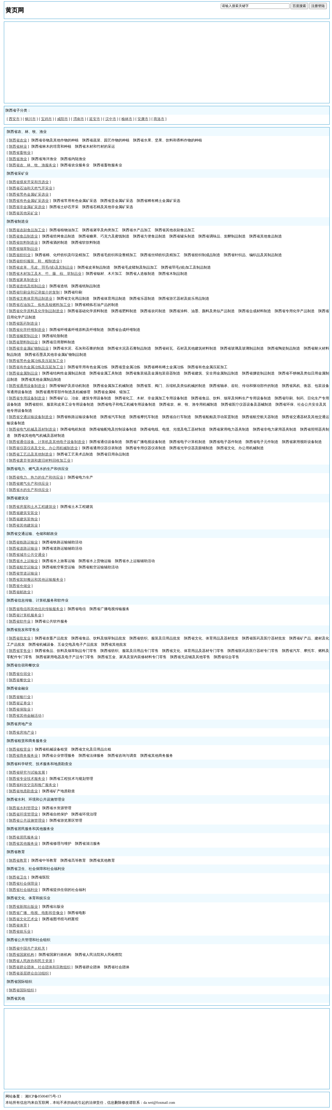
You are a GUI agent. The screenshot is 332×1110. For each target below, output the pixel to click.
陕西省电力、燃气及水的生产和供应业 (37, 469)
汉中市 (110, 119)
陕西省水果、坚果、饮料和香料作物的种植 (167, 140)
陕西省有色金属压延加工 (207, 367)
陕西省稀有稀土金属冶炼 (164, 367)
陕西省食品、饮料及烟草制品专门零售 (66, 651)
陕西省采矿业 (18, 173)
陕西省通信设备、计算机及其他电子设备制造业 (47, 442)
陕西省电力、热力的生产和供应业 (36, 477)
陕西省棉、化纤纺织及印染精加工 (62, 255)
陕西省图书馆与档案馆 (60, 919)
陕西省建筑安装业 (23, 513)
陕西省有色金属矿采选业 (29, 201)
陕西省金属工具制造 (105, 373)
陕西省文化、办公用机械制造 (240, 448)
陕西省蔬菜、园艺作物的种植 (105, 140)
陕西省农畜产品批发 (51, 638)
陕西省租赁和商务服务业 (27, 741)
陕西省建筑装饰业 (23, 519)
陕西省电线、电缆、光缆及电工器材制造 (173, 429)
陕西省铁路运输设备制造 (77, 417)
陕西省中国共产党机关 (27, 948)
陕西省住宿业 (20, 674)
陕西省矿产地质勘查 (58, 791)
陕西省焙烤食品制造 (58, 236)
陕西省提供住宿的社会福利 (64, 890)
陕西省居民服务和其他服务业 (30, 829)
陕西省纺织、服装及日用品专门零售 (129, 651)
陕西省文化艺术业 (23, 919)
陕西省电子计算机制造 (187, 442)
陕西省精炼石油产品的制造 (97, 305)
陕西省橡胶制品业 (23, 336)
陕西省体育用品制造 (109, 299)
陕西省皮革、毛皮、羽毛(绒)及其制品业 (41, 267)
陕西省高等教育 (73, 860)
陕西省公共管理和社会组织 (28, 940)
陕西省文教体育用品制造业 (30, 299)
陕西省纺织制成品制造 (202, 255)
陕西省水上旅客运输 (58, 561)
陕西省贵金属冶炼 (125, 367)
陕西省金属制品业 (23, 373)
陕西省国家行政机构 (55, 955)
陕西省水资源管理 (56, 808)
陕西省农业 (18, 140)
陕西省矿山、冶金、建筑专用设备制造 (80, 398)
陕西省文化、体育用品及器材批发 (211, 638)
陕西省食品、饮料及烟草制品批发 (98, 638)
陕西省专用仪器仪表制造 (146, 448)
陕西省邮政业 (20, 592)
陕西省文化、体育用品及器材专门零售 (193, 651)
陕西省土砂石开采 (64, 207)
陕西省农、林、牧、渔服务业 (32, 165)
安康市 (142, 119)
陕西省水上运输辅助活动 (135, 561)
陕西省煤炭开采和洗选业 (29, 182)
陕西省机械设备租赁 (51, 749)
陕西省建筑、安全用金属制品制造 (211, 373)
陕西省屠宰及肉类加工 (100, 230)
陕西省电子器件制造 (225, 442)
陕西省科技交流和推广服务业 (32, 785)
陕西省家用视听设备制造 (302, 442)
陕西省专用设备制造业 (27, 398)
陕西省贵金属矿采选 (116, 201)
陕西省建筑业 (18, 498)
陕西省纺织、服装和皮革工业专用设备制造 (59, 404)
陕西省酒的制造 (55, 242)
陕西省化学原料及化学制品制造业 (36, 311)
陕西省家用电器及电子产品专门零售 (65, 657)
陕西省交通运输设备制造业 (30, 417)
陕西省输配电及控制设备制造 (113, 429)
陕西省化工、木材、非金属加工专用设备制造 (151, 398)
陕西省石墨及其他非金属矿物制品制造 (56, 355)
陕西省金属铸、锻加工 (112, 392)
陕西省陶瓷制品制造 (283, 348)
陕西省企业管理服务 (58, 756)
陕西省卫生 (18, 877)
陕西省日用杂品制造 (113, 454)
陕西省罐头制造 (182, 236)
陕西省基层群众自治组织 (29, 973)
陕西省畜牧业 (20, 153)
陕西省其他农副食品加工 (175, 230)
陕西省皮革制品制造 (94, 267)
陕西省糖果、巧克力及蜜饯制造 (104, 236)
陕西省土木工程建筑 (76, 507)
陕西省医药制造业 (23, 323)
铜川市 (30, 119)
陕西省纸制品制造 (85, 286)
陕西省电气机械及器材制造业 (32, 429)
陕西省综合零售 (226, 657)
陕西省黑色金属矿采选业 (29, 194)
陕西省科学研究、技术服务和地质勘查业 (39, 764)
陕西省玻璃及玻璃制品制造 (242, 348)
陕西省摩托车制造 (143, 417)
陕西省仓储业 (20, 586)
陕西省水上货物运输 (95, 561)
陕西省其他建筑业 (23, 525)
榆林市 (126, 119)
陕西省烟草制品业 (23, 249)
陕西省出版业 (53, 907)
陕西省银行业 (20, 697)
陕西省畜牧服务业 (107, 165)
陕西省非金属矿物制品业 (29, 348)
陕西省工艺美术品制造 (75, 454)
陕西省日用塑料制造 (58, 342)
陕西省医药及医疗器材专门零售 (252, 651)
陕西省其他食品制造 (265, 236)
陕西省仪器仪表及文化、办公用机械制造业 (43, 448)
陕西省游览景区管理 (66, 820)
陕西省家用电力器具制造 (229, 429)
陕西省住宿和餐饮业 (23, 665)
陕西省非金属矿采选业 (27, 207)
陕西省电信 (77, 609)
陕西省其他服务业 (23, 844)
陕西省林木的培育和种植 (51, 146)
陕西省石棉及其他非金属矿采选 (107, 207)
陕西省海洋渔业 (44, 159)
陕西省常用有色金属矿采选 (75, 201)
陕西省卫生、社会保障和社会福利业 (36, 869)
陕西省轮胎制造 (55, 336)
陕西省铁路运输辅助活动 (62, 542)
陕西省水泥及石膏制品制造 (129, 348)
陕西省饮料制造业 (23, 242)
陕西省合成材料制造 (254, 311)
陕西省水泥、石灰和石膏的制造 (78, 348)
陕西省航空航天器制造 (260, 417)
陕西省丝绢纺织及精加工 (160, 255)
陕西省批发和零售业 (23, 630)
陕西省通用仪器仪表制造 (102, 448)
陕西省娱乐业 (20, 932)
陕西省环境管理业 (23, 814)
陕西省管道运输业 (23, 573)
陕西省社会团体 (116, 967)
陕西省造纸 (59, 286)
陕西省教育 (16, 852)
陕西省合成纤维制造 (124, 330)
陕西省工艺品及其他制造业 (30, 454)
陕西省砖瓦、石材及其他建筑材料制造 (186, 348)
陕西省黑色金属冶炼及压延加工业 (36, 361)
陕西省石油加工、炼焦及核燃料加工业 (40, 305)
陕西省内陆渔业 (73, 159)
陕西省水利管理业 (23, 808)
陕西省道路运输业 (23, 548)
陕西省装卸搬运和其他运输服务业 (36, 580)
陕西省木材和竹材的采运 (95, 146)
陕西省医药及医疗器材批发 (264, 638)
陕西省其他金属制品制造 (41, 380)
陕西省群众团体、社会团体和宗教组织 (40, 967)
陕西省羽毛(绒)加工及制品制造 (186, 267)
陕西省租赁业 (20, 749)
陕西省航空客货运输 (58, 567)
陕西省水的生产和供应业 (29, 490)
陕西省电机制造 (73, 429)
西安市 (14, 119)
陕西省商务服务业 (23, 756)
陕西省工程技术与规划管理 (71, 779)
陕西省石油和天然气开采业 (30, 188)
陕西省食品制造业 (23, 236)
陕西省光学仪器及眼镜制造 (191, 448)
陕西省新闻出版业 (23, 907)
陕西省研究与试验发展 (27, 772)
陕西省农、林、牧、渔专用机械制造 (188, 404)
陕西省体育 (18, 925)
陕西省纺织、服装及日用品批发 (154, 638)
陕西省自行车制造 (176, 417)
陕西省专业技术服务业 (27, 779)
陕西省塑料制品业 (23, 342)
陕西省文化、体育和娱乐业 (28, 898)
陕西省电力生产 (80, 477)
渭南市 (78, 119)
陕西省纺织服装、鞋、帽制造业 (34, 261)
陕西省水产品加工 (136, 230)
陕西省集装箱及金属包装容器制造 (153, 373)
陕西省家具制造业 (23, 280)
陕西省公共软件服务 (51, 621)
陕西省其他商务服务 (156, 756)
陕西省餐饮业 (20, 680)
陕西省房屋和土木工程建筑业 (32, 507)
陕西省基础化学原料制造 (88, 311)
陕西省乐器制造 (142, 299)
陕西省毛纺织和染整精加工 (115, 255)
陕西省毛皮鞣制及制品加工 (135, 267)
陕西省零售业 (20, 651)
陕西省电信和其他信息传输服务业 (36, 609)
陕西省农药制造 (153, 311)
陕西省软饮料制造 (85, 242)
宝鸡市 (46, 119)
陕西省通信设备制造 (105, 442)
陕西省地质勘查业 (23, 791)
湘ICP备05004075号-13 (43, 1096)
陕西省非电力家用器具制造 (274, 429)
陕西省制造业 (18, 221)
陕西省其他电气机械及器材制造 (39, 436)
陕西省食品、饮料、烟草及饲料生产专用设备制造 (231, 398)
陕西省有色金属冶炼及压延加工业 (36, 367)
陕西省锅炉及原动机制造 (69, 386)
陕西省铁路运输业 (23, 542)
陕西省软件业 (20, 621)
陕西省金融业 (18, 688)
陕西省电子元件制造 (262, 442)
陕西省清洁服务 (87, 844)
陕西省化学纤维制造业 (27, 330)
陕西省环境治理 (84, 814)
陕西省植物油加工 (64, 230)
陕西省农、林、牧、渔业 (27, 132)
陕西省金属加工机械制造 (113, 386)
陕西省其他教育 (102, 860)
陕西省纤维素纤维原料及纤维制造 (77, 330)
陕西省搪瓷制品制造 (258, 373)
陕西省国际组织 (19, 982)
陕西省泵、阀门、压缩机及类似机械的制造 (171, 386)
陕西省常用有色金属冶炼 (88, 367)
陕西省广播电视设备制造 (146, 442)
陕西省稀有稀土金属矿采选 (158, 201)
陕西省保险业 (20, 709)
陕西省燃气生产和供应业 (29, 484)
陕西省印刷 (73, 292)
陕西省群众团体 (87, 967)
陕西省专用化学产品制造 (295, 311)
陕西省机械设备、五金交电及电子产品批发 (63, 644)
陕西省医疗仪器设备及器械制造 (246, 404)
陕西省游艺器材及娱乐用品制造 (183, 299)
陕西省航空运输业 (23, 567)
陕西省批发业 (20, 638)
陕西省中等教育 (44, 860)
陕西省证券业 (20, 703)
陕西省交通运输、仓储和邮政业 (32, 534)
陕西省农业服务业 (74, 165)
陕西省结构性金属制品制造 (64, 373)
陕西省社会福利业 (23, 890)
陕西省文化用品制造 (73, 299)
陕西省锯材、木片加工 (104, 274)
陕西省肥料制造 (124, 311)
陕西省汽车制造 (113, 417)
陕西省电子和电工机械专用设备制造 (127, 404)
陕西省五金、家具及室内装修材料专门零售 (132, 657)
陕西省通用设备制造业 (27, 386)
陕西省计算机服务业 (25, 615)
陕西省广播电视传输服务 (109, 609)
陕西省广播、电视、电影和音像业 (36, 913)
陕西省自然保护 (55, 814)
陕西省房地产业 (19, 724)
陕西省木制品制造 (173, 274)
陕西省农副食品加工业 (27, 230)
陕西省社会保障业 (23, 884)
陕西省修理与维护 (56, 844)
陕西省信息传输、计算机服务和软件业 (37, 600)
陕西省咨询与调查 (122, 756)
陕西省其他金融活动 (25, 716)
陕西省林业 (18, 146)
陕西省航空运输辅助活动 (99, 567)
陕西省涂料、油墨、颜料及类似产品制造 (202, 311)
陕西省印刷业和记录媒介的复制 (34, 292)
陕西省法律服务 (91, 756)
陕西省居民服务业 (23, 837)
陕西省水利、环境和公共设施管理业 (36, 799)
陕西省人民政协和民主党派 (30, 961)
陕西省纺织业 (20, 255)
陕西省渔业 (18, 159)
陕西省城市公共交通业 (27, 555)
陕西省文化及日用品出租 (91, 749)
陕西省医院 (40, 877)
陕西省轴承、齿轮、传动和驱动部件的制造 (243, 386)
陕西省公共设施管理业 (27, 820)
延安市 (94, 119)
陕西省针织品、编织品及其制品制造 (253, 255)
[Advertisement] (162, 62)
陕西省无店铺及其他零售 (190, 657)
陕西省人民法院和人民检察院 (98, 955)
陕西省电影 (77, 913)
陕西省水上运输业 (23, 561)
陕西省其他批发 (114, 644)
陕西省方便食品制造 (149, 236)
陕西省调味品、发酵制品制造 (222, 236)
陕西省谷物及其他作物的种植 (55, 140)
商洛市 (159, 119)
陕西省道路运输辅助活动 (62, 548)
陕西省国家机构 (21, 955)
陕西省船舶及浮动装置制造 (216, 417)
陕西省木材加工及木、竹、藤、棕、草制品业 (45, 274)
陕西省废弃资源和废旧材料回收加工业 (40, 460)
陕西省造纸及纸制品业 (27, 286)
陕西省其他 (16, 998)
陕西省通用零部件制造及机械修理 (63, 392)
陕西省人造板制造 (140, 274)
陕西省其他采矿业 (23, 213)
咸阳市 (62, 119)
